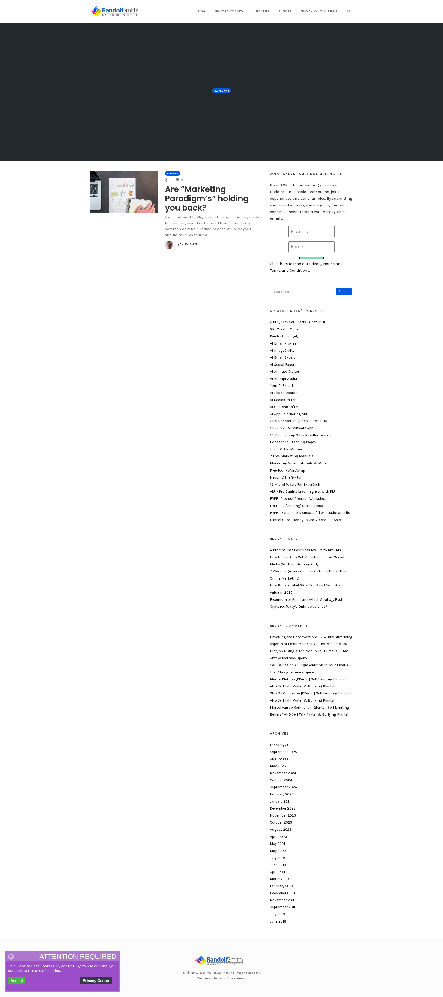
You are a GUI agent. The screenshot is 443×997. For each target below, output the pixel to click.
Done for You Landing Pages (293, 442)
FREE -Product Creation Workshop (298, 499)
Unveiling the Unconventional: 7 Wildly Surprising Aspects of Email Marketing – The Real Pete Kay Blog (311, 644)
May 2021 (277, 844)
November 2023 (283, 815)
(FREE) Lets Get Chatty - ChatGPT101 (299, 322)
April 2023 (278, 837)
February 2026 (281, 745)
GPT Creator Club (284, 329)
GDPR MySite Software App (291, 428)
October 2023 (281, 822)
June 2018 (278, 921)
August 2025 (280, 759)
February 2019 (281, 886)
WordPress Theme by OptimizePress (221, 978)
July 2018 (277, 914)
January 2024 (281, 801)
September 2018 (283, 907)
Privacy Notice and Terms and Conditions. (236, 972)
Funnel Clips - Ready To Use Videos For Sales (306, 520)
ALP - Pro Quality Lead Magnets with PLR (303, 491)
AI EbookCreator (283, 393)
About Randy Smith (229, 11)
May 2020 (278, 851)
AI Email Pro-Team (285, 343)
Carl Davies (279, 665)
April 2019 (278, 872)
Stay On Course (282, 693)
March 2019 (279, 879)
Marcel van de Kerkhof (288, 707)
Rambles (173, 173)
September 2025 (283, 752)
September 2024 (283, 787)
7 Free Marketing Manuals (291, 456)
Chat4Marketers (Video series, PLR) (298, 421)
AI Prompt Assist (283, 379)
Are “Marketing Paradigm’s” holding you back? (206, 198)
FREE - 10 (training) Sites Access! (296, 506)
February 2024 (281, 794)
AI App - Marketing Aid (288, 414)
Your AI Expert (281, 386)
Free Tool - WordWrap (287, 470)
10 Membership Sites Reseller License (301, 435)
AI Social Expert (283, 365)
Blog (201, 11)
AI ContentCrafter (284, 407)
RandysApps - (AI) (284, 336)
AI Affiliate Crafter (284, 371)
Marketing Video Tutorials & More (298, 463)
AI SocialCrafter (283, 400)
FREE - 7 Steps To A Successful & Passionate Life (310, 513)
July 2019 (277, 858)
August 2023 (280, 829)
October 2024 (281, 780)
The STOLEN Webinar (286, 449)
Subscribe (261, 11)
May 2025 (278, 766)
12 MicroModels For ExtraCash (295, 484)
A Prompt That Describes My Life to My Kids (305, 550)
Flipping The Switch (286, 477)
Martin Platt (280, 679)
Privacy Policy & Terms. (319, 11)
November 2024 (283, 773)
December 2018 (282, 893)
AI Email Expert (282, 357)
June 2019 (278, 865)
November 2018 (282, 900)
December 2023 (283, 808)
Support (285, 11)
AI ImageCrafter (283, 350)
